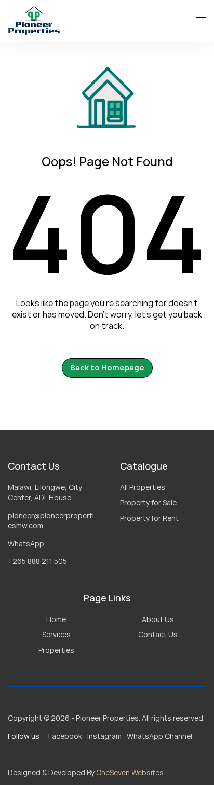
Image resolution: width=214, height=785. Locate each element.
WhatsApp (26, 543)
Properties (56, 650)
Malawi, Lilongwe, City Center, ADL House (46, 492)
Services (56, 634)
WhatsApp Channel (159, 736)
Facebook (65, 736)
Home (56, 619)
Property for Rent (149, 518)
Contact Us (158, 634)
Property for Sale (148, 502)
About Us (158, 619)
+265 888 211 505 (37, 561)
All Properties (142, 487)
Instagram (104, 736)
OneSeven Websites (130, 772)
